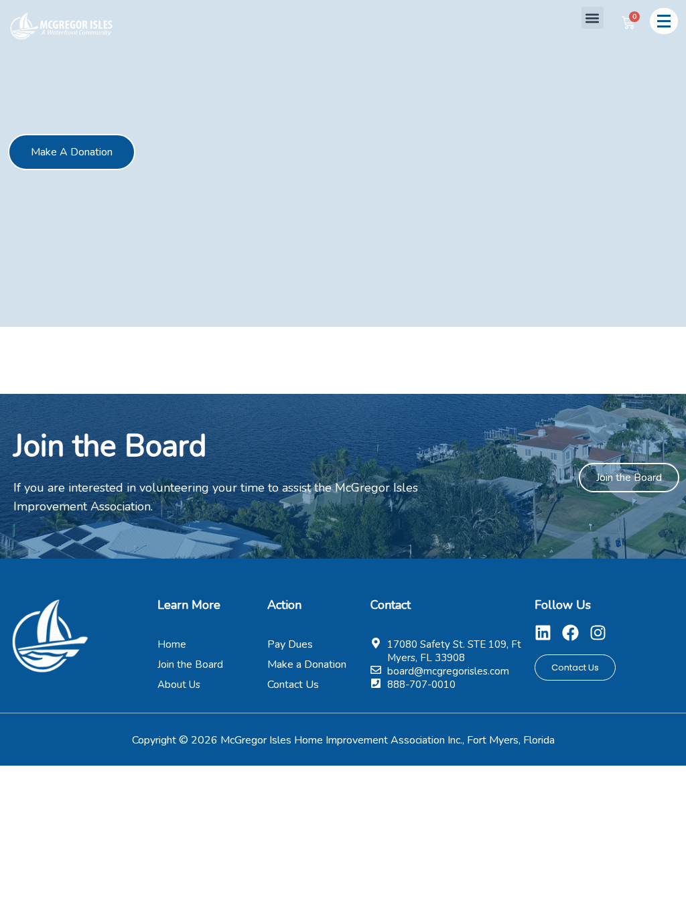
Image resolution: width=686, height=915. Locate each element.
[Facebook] (570, 632)
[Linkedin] (543, 632)
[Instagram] (598, 632)
